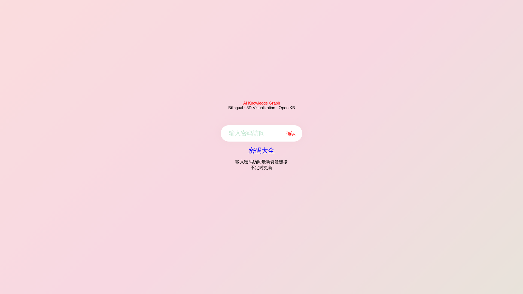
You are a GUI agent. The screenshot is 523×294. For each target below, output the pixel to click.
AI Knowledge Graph (261, 103)
